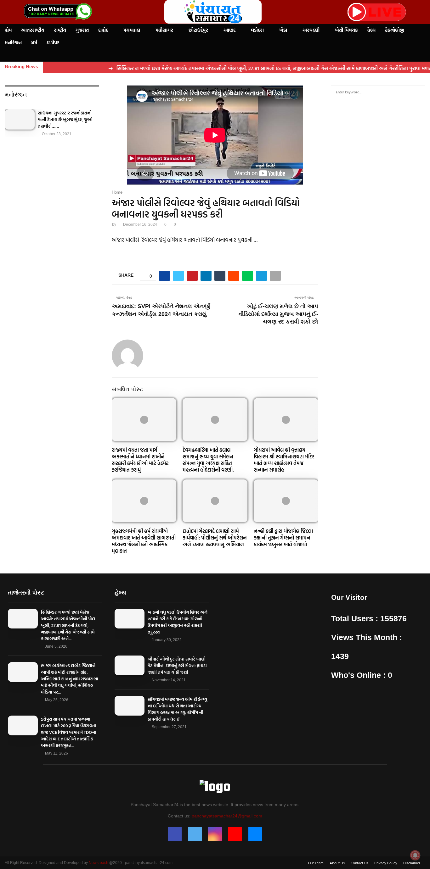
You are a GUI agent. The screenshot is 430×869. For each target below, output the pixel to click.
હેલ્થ (371, 30)
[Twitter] (195, 834)
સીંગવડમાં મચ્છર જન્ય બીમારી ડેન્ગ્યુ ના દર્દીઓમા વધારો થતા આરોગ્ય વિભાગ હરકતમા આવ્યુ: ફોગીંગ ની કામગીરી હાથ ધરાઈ (177, 709)
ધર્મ (34, 42)
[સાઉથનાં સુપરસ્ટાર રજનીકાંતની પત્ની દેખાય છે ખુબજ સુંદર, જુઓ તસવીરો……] (20, 119)
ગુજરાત (82, 30)
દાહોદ (103, 30)
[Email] (255, 834)
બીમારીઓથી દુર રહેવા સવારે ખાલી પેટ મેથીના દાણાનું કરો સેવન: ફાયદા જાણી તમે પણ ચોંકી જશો (177, 665)
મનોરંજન (13, 42)
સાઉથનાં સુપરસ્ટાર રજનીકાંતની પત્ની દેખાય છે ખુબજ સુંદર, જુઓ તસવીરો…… (65, 119)
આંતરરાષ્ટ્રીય (32, 30)
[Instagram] (215, 834)
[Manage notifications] (415, 855)
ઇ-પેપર (53, 42)
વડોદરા (257, 30)
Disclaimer (411, 863)
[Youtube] (235, 834)
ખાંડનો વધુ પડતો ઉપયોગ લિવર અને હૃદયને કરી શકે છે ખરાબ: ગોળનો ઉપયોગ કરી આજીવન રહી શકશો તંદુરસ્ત (177, 622)
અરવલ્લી (311, 30)
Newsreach (98, 863)
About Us (337, 863)
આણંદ (229, 30)
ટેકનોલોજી (394, 30)
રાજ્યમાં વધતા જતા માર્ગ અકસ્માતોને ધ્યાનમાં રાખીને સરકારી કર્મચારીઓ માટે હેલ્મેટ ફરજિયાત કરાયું (140, 459)
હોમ (8, 30)
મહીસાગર (164, 30)
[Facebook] (175, 834)
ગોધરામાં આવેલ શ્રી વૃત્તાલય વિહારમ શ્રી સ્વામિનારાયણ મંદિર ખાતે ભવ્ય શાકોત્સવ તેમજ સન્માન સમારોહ (284, 459)
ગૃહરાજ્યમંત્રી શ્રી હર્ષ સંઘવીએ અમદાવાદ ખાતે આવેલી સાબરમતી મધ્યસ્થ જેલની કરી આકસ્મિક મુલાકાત (144, 540)
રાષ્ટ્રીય (60, 30)
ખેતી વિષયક (346, 30)
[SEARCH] (418, 92)
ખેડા (283, 30)
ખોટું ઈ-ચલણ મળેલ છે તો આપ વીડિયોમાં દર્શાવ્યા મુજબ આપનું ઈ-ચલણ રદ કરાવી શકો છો (278, 314)
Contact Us (359, 863)
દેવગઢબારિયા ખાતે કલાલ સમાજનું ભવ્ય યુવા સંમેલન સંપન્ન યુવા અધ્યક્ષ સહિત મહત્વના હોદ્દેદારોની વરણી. (208, 459)
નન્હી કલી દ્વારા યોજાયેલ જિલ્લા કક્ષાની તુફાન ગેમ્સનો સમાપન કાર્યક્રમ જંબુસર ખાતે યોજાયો (283, 537)
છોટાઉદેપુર (198, 30)
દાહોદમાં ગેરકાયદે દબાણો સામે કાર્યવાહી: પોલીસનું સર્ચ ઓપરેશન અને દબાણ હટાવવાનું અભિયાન (215, 537)
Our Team (316, 863)
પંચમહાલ (131, 30)
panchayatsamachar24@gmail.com (227, 815)
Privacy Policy (385, 863)
